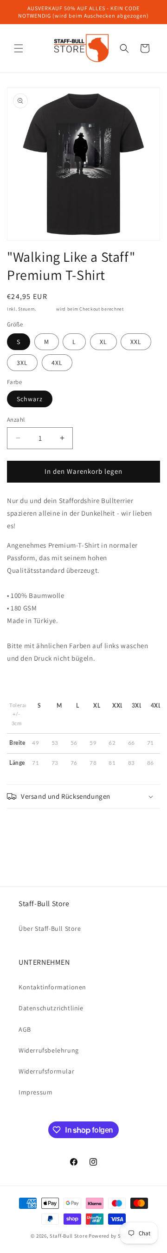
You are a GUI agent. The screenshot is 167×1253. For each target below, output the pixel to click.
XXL (135, 342)
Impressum (35, 1092)
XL (103, 342)
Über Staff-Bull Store (50, 928)
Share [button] (24, 826)
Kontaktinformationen (52, 987)
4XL (57, 362)
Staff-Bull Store (68, 1236)
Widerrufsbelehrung (49, 1050)
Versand (46, 309)
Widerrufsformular (46, 1071)
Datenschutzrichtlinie (51, 1008)
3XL (22, 362)
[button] (18, 48)
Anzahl (16, 420)
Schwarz (30, 399)
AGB (25, 1029)
